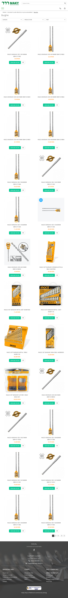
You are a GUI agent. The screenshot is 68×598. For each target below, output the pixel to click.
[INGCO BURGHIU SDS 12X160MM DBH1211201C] (51, 465)
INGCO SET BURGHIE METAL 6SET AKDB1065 (17, 310)
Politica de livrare (7, 579)
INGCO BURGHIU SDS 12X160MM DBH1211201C (51, 481)
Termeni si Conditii (7, 575)
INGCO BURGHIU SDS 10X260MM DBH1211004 (17, 183)
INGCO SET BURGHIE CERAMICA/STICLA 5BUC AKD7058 (51, 268)
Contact (5, 581)
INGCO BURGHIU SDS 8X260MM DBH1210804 (51, 139)
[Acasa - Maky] (10, 3)
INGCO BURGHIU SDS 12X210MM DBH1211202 (51, 183)
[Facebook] (34, 550)
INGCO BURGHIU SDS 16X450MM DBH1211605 (51, 524)
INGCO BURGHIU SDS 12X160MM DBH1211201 (17, 481)
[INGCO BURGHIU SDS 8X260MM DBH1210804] (51, 124)
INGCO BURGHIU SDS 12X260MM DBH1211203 (17, 226)
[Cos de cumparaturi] (65, 8)
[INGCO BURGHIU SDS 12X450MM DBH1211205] (51, 210)
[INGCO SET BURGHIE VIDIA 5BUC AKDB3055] (51, 337)
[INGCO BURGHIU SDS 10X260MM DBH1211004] (17, 167)
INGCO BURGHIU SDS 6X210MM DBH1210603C (17, 268)
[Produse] (2, 9)
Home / (5, 12)
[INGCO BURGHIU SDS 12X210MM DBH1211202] (51, 167)
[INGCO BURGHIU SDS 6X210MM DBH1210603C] (17, 252)
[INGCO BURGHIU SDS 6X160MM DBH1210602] (51, 39)
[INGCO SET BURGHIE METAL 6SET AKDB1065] (17, 294)
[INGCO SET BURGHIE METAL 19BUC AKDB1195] (17, 337)
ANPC (25, 579)
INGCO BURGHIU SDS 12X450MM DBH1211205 (51, 226)
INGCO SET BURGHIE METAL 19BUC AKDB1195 (17, 353)
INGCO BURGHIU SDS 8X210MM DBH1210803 (17, 139)
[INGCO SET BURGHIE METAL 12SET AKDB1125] (51, 294)
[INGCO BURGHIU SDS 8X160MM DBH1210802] (51, 81)
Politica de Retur (28, 575)
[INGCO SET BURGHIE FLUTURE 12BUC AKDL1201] (17, 379)
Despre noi (5, 573)
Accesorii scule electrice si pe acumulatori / (21, 12)
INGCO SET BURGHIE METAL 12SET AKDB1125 (51, 311)
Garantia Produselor (29, 577)
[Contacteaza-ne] (60, 8)
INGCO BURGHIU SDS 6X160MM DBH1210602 (51, 54)
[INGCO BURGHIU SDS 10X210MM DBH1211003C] (17, 422)
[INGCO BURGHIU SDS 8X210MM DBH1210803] (17, 124)
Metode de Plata (28, 573)
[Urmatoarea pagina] (64, 536)
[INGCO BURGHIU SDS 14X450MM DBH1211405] (17, 507)
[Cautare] (65, 3)
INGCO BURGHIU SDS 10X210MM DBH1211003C (17, 438)
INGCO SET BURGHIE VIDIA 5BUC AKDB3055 (51, 352)
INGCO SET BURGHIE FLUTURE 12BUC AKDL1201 (17, 396)
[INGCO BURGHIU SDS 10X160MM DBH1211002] (17, 39)
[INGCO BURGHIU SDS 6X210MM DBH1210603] (17, 81)
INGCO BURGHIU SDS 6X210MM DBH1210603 (17, 97)
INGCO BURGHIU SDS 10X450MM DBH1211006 (51, 438)
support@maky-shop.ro (35, 563)
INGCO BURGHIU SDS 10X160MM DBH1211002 (17, 55)
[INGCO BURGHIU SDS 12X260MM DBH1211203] (17, 209)
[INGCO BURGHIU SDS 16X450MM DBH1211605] (51, 507)
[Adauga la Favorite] (23, 62)
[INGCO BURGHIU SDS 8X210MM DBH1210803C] (51, 379)
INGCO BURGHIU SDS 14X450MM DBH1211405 (17, 524)
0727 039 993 (34, 561)
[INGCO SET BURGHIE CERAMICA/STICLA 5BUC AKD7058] (51, 252)
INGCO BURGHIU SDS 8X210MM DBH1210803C (51, 396)
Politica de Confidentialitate (10, 577)
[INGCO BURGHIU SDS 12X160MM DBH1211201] (17, 465)
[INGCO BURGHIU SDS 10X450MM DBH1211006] (51, 422)
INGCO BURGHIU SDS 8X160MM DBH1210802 (51, 97)
